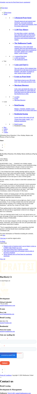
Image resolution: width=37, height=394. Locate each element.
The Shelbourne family (20, 59)
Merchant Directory (20, 100)
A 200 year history (19, 58)
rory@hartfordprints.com (7, 314)
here (4, 235)
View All (2, 259)
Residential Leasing (20, 126)
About (5, 14)
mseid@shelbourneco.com (7, 305)
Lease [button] (5, 101)
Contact (6, 132)
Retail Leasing (18, 124)
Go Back (2, 241)
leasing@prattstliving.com (7, 331)
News (5, 130)
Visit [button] (5, 61)
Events (16, 98)
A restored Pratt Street (20, 56)
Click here (3, 238)
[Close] (0, 377)
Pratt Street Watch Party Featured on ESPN (16, 249)
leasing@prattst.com (5, 323)
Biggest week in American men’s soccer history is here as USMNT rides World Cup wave (20, 247)
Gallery (6, 129)
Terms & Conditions (5, 375)
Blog (5, 127)
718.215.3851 (11, 393)
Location (16, 97)
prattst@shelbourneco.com (23, 393)
